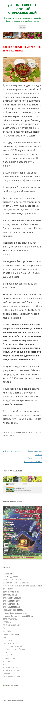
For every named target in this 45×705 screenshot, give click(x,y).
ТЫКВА (5, 664)
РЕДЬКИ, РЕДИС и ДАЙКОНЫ (14, 649)
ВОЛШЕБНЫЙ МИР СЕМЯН (13, 580)
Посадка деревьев (12, 451)
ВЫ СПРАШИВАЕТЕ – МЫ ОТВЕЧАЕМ (16, 583)
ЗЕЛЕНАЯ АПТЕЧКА (10, 619)
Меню (22, 27)
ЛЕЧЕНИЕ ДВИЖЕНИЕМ (11, 625)
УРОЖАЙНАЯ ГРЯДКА (11, 667)
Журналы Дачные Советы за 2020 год (18, 616)
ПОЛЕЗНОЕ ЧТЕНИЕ (10, 643)
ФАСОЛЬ (6, 673)
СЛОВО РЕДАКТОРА (10, 658)
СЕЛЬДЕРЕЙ (7, 655)
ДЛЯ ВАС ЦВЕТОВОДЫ (11, 607)
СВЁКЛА (6, 652)
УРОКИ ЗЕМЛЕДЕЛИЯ (11, 670)
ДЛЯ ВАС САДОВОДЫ (11, 604)
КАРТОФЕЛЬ (7, 622)
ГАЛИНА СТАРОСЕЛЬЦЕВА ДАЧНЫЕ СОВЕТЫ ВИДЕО (22, 586)
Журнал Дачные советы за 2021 (15, 613)
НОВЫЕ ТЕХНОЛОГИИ (11, 634)
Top (43, 703)
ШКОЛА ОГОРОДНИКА (11, 676)
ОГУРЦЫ (6, 637)
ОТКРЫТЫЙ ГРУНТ (10, 640)
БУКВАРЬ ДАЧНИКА (10, 577)
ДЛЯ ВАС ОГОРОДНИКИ (12, 601)
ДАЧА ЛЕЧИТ (8, 589)
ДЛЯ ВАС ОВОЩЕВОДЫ (12, 598)
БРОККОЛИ (7, 574)
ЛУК (4, 628)
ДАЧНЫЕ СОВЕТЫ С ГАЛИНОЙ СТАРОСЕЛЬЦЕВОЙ (22, 9)
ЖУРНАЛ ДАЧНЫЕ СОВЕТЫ (13, 610)
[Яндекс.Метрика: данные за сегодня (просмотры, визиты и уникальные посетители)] (10, 685)
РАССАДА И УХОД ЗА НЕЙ (12, 646)
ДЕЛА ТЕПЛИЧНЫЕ (10, 595)
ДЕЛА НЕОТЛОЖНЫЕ (11, 592)
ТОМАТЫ (6, 661)
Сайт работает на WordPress (13, 700)
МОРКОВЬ (7, 631)
